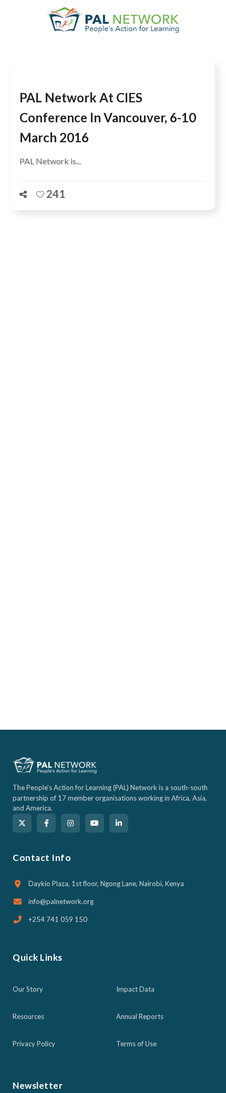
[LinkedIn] (118, 823)
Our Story (28, 989)
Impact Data (135, 989)
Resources (28, 1016)
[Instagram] (70, 823)
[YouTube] (94, 823)
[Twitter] (22, 823)
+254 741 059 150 (57, 919)
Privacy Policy (34, 1043)
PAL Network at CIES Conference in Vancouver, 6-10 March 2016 (107, 117)
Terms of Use (136, 1043)
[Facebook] (46, 823)
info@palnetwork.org (61, 901)
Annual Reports (139, 1016)
